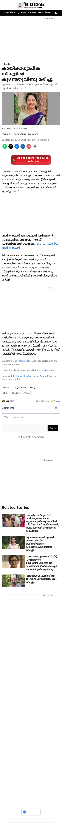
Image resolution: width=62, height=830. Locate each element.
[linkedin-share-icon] (22, 148)
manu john (33, 388)
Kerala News (28, 12)
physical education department (16, 393)
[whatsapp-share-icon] (4, 148)
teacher (6, 388)
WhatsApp (49, 370)
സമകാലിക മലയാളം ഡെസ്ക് (20, 134)
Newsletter (24, 361)
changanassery (19, 388)
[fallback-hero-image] (13, 520)
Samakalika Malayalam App (30, 376)
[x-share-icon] (10, 148)
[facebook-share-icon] (16, 148)
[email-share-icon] (28, 148)
